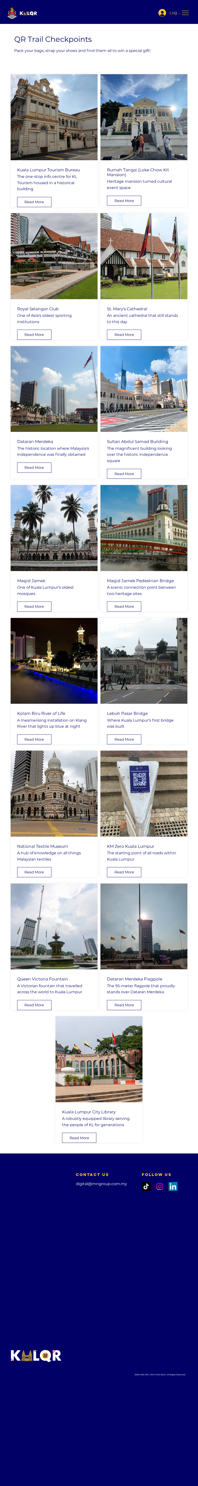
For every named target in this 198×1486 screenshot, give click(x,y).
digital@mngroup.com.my (101, 1184)
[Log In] (161, 12)
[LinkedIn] (173, 1186)
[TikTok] (146, 1186)
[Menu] (186, 13)
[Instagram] (159, 1186)
